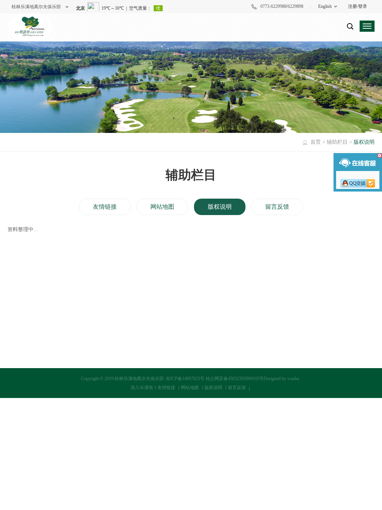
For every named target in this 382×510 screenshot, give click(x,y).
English (325, 6)
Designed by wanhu (281, 378)
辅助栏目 (337, 142)
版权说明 (220, 206)
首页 (315, 142)
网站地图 (162, 206)
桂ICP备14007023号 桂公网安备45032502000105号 (215, 378)
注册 (352, 6)
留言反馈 (277, 206)
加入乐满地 (142, 387)
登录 (362, 6)
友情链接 (105, 206)
